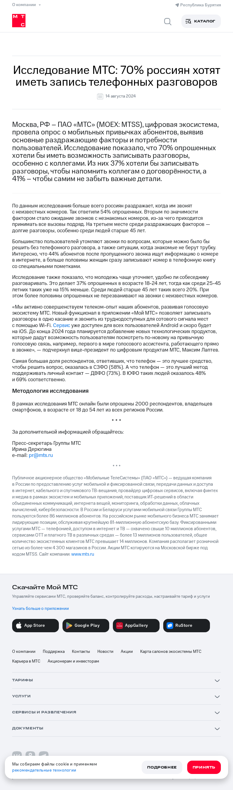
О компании (23, 652)
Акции (127, 652)
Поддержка (54, 652)
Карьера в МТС (26, 661)
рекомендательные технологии (44, 770)
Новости (105, 652)
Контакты (81, 652)
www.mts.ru (82, 554)
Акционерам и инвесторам (73, 661)
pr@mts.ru (41, 455)
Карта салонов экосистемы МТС (170, 652)
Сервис (61, 325)
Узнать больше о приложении (40, 609)
